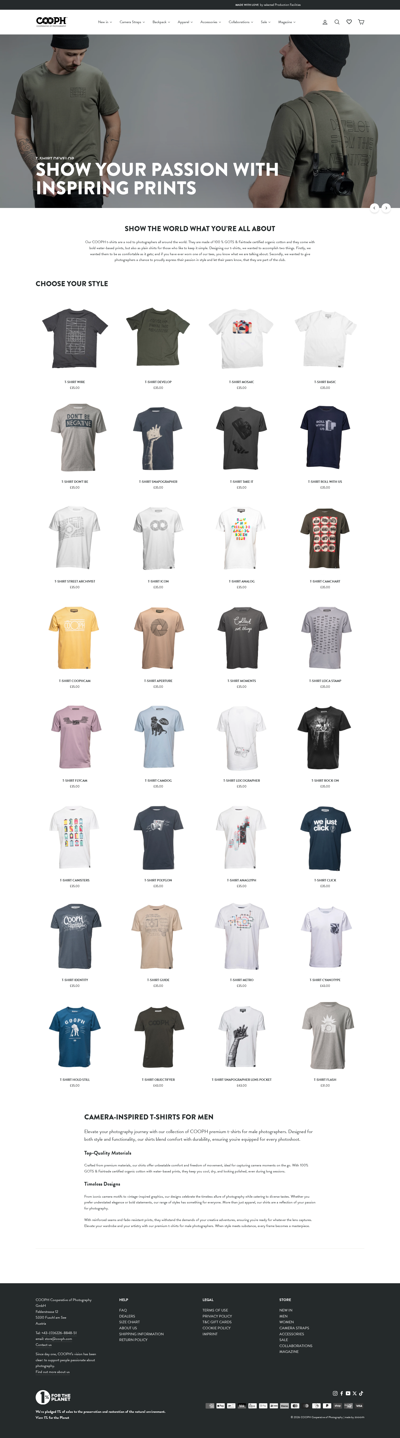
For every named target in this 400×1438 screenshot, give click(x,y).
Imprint (210, 1334)
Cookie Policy (217, 1328)
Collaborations (295, 1346)
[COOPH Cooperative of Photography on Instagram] (335, 1393)
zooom (359, 1417)
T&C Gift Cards (217, 1322)
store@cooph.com (58, 1339)
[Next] (386, 208)
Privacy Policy (217, 1316)
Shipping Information (141, 1334)
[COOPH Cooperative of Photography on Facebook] (341, 1393)
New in (285, 1310)
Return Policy (133, 1340)
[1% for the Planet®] (53, 1398)
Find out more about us (53, 1372)
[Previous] (374, 208)
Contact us (44, 1345)
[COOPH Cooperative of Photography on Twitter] (354, 1393)
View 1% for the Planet (52, 1417)
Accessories (291, 1334)
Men (283, 1316)
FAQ (123, 1310)
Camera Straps (294, 1328)
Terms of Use (215, 1310)
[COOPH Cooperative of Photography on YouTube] (348, 1393)
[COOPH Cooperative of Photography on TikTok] (361, 1393)
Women (286, 1322)
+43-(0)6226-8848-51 (59, 1333)
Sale (283, 1340)
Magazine (289, 1351)
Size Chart (129, 1322)
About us (128, 1328)
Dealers (127, 1316)
